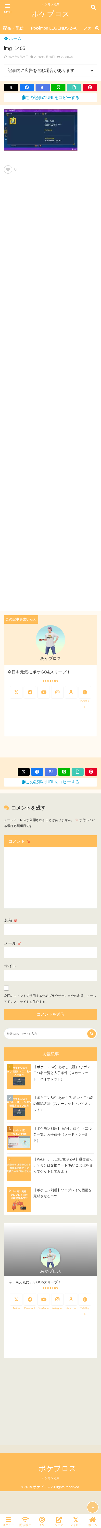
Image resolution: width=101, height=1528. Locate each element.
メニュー (8, 1525)
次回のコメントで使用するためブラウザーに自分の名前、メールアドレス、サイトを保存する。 (50, 999)
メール (13, 943)
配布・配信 (13, 28)
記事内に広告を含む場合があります (41, 70)
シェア (58, 1525)
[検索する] (91, 1033)
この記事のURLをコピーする (52, 97)
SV (42, 1525)
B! (42, 87)
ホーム (15, 38)
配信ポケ (25, 1525)
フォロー (76, 1525)
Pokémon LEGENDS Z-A (53, 28)
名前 (11, 920)
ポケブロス (51, 14)
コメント (19, 841)
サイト (10, 966)
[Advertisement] (50, 394)
